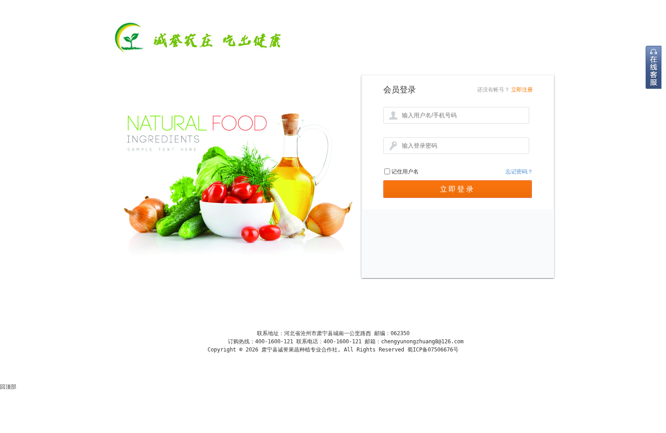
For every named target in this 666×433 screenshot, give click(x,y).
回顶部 (8, 387)
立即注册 (522, 90)
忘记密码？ (519, 171)
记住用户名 (405, 171)
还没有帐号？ (493, 90)
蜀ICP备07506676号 (431, 349)
